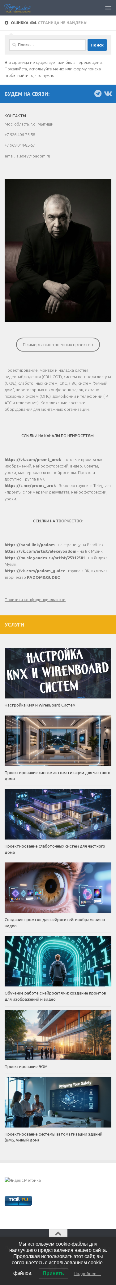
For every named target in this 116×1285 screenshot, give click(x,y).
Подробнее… (87, 1273)
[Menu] (108, 8)
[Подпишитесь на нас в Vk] (107, 93)
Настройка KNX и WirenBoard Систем (40, 705)
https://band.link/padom (30, 545)
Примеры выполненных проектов (58, 344)
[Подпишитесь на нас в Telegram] (97, 93)
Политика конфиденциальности (35, 599)
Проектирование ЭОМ (26, 1066)
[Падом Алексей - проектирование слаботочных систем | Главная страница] (22, 7)
